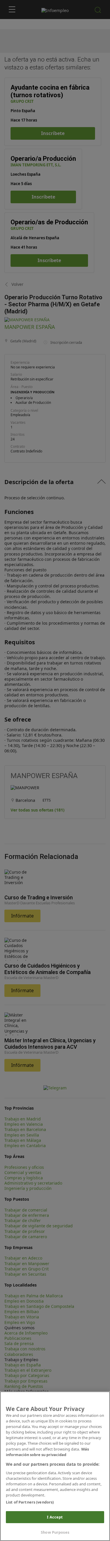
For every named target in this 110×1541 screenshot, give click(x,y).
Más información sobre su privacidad (47, 1451)
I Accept (55, 1517)
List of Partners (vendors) (30, 1502)
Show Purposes (55, 1532)
